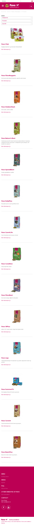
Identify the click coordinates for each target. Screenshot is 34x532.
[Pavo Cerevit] (17, 411)
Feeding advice (5, 476)
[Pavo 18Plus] (17, 316)
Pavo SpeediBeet (7, 170)
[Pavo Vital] (17, 34)
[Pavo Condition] (17, 254)
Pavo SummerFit (7, 389)
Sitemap (3, 523)
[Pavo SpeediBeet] (17, 160)
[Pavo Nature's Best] (17, 128)
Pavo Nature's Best (8, 138)
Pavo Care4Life (7, 232)
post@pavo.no (7, 502)
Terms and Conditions (26, 521)
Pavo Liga (5, 358)
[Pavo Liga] (17, 348)
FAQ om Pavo (4, 488)
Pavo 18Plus (5, 326)
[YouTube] (8, 510)
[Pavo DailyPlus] (17, 191)
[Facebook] (3, 510)
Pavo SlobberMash (8, 107)
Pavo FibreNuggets (8, 75)
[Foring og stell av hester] (7, 4)
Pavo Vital (5, 44)
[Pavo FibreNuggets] (17, 65)
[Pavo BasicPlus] (17, 442)
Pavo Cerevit (6, 421)
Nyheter (3, 482)
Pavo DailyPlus (6, 201)
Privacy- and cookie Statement (14, 521)
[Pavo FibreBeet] (17, 285)
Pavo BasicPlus (6, 452)
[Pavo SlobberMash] (17, 97)
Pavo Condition (7, 264)
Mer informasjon (5, 49)
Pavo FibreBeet (7, 295)
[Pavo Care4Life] (17, 222)
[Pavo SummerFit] (17, 379)
